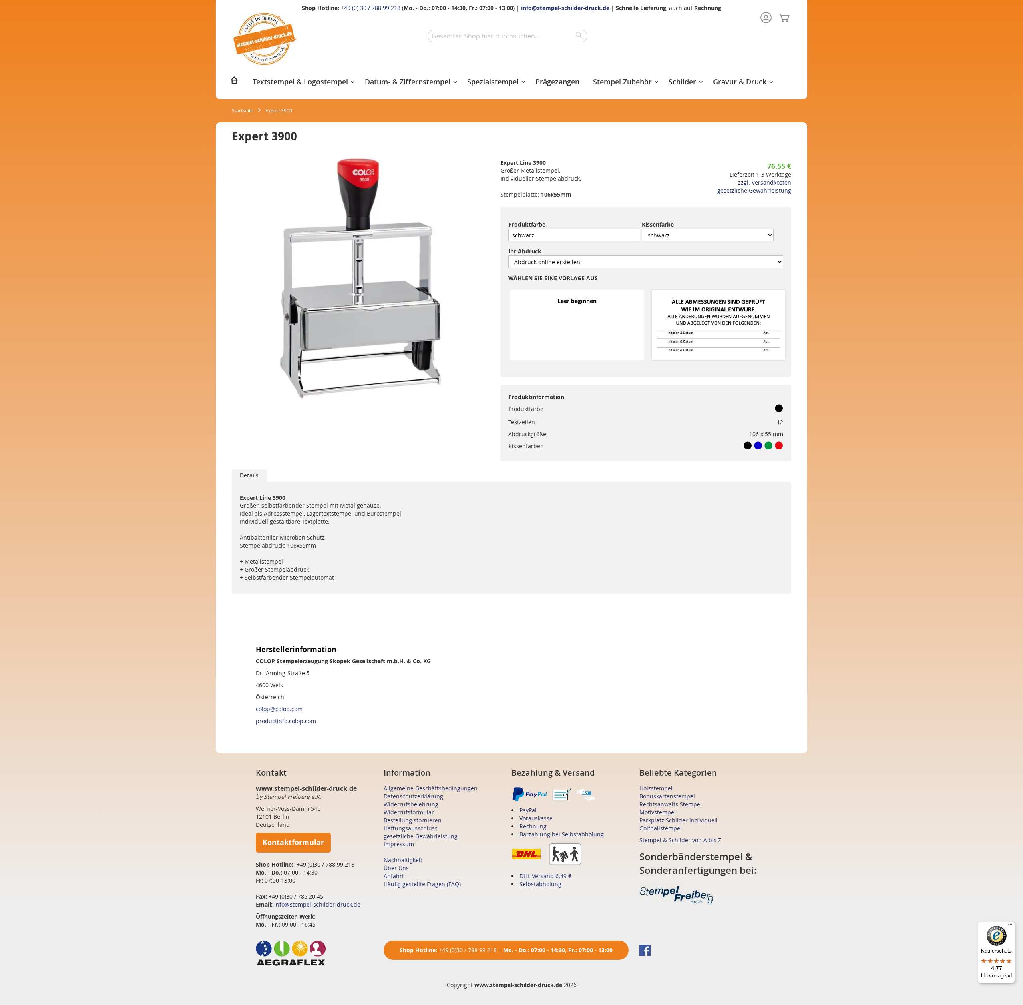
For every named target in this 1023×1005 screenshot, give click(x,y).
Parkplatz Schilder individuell (678, 820)
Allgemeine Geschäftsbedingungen (431, 788)
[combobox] (507, 36)
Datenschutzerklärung (413, 796)
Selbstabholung (540, 884)
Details (249, 475)
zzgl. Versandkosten (764, 182)
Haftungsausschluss (411, 828)
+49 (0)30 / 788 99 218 (468, 950)
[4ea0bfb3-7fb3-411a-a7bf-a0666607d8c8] (718, 325)
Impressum (399, 844)
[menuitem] (234, 82)
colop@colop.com (279, 709)
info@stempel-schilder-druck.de (565, 8)
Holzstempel (656, 788)
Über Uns (396, 868)
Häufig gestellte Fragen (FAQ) (422, 884)
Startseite (242, 110)
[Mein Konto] (766, 18)
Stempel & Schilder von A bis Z (680, 840)
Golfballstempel (660, 828)
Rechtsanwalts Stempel (670, 804)
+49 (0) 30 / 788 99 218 (370, 8)
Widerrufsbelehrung (411, 804)
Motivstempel (657, 812)
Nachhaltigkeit (403, 860)
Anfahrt (394, 876)
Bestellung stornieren (413, 820)
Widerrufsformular (409, 812)
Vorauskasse (536, 818)
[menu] (511, 82)
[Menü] (1010, 926)
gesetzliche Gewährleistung (754, 190)
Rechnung (533, 826)
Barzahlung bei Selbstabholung (561, 834)
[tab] (249, 475)
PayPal (528, 810)
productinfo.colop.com (286, 721)
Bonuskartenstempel (667, 796)
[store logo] (265, 39)
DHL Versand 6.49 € (545, 876)
